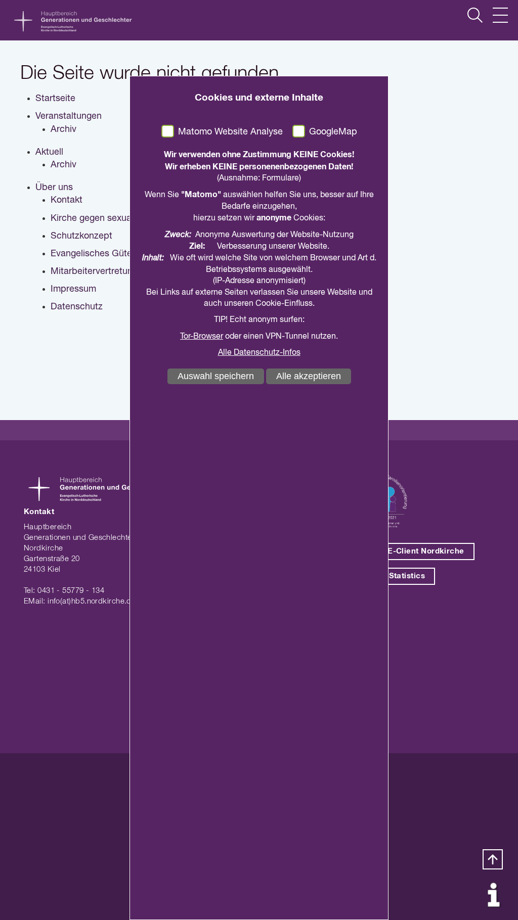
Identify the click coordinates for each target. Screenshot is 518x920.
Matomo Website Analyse (230, 131)
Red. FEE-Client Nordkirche (411, 551)
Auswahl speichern (216, 376)
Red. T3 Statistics (391, 576)
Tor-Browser (201, 337)
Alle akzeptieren (308, 376)
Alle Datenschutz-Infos (259, 353)
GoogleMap (333, 131)
